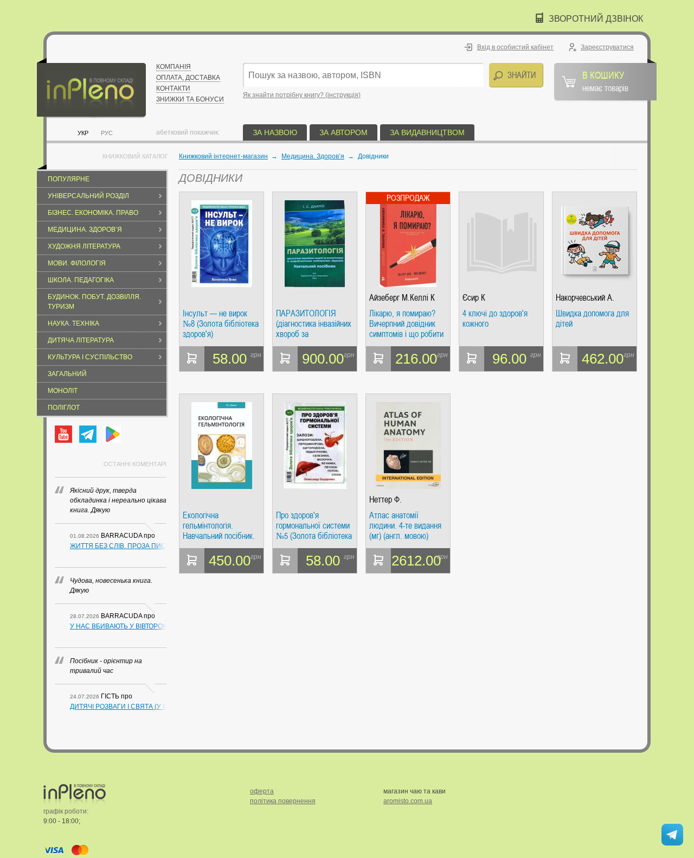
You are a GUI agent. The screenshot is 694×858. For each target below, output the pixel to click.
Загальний (67, 374)
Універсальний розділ (88, 196)
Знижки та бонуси (190, 99)
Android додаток (112, 434)
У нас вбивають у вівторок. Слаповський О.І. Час (118, 626)
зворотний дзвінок (596, 18)
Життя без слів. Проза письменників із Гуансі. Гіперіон (118, 546)
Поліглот (64, 407)
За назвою (275, 132)
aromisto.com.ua (407, 801)
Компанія (173, 67)
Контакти (173, 88)
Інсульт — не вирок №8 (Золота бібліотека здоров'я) (221, 323)
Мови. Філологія (77, 263)
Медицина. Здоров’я (85, 229)
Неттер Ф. (385, 499)
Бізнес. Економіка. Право (93, 213)
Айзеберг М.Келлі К (402, 298)
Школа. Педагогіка (81, 280)
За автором (343, 132)
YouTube (63, 434)
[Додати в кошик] (191, 358)
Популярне (68, 179)
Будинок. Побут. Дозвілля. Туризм (94, 301)
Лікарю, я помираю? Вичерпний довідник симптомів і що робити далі (406, 323)
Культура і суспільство (90, 357)
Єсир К (473, 298)
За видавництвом (427, 132)
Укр (83, 133)
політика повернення (283, 801)
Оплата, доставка (188, 77)
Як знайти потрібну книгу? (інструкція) (302, 95)
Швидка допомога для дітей (592, 318)
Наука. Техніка (73, 323)
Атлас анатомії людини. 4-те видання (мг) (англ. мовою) (405, 525)
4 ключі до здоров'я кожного (495, 318)
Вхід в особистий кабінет (515, 47)
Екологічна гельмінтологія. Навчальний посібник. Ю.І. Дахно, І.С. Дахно (219, 525)
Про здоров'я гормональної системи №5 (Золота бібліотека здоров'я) (314, 525)
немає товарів (605, 81)
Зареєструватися (607, 47)
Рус (107, 133)
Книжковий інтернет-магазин (223, 156)
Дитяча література (81, 340)
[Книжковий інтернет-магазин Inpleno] (91, 88)
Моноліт (63, 391)
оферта (262, 791)
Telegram (88, 434)
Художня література (84, 246)
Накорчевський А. (585, 298)
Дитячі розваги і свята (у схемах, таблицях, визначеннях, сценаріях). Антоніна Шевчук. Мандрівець (118, 706)
